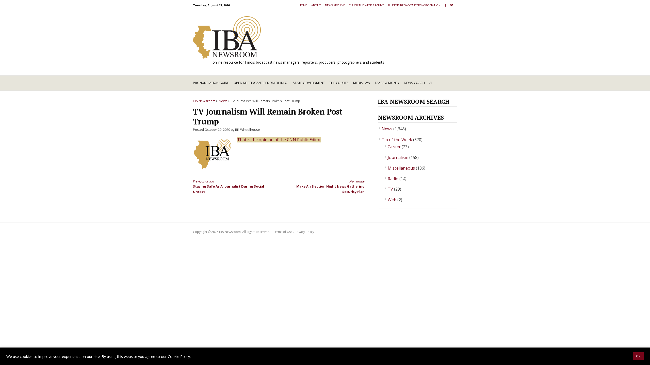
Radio (393, 178)
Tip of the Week (397, 139)
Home (303, 5)
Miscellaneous (401, 168)
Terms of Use (282, 232)
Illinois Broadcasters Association (414, 5)
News (387, 129)
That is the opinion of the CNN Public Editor (279, 139)
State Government (309, 82)
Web (392, 200)
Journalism (398, 157)
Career (394, 147)
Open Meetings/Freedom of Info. (261, 82)
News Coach (414, 82)
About (316, 5)
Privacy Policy (304, 232)
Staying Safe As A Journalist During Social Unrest (228, 186)
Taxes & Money (387, 82)
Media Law (361, 82)
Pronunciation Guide (211, 82)
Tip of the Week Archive (366, 5)
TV (390, 189)
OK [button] (638, 356)
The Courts (339, 82)
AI (430, 82)
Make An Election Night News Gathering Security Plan (330, 186)
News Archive (335, 5)
